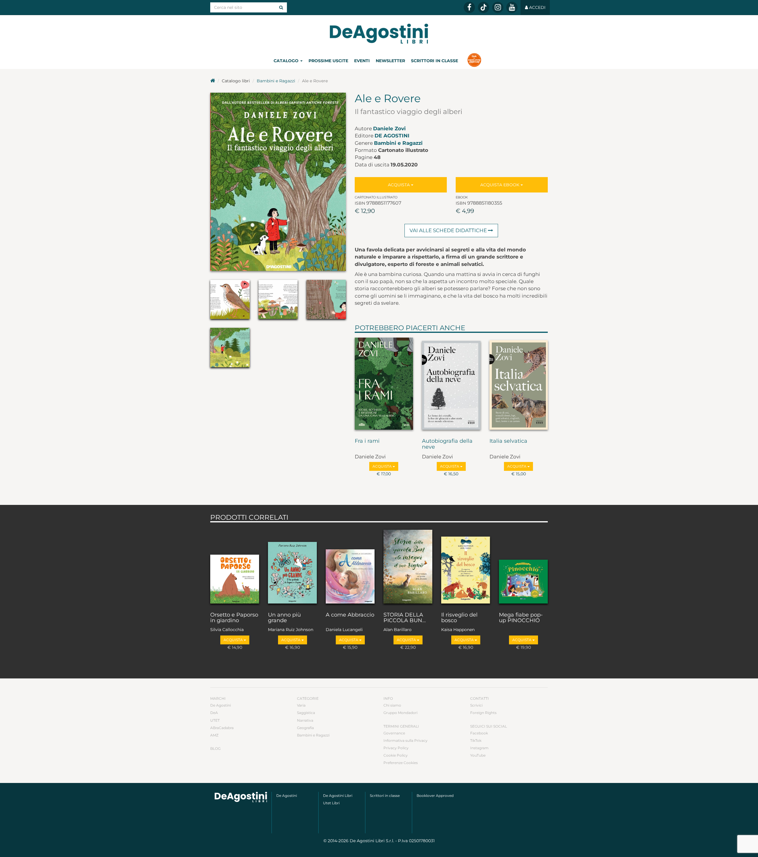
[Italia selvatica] (518, 384)
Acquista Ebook (500, 184)
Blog (215, 748)
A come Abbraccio (350, 615)
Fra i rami (367, 441)
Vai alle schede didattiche (448, 230)
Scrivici (476, 705)
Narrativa (305, 720)
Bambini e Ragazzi (276, 81)
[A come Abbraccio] (350, 565)
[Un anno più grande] (292, 565)
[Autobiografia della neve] (451, 384)
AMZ (214, 735)
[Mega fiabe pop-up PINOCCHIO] (523, 565)
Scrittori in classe (434, 60)
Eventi (362, 60)
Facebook (479, 733)
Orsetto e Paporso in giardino (234, 618)
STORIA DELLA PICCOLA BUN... (404, 618)
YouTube (478, 755)
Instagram (479, 748)
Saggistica (306, 712)
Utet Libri (331, 803)
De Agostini (392, 136)
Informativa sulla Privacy (405, 740)
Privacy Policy (396, 748)
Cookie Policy (395, 755)
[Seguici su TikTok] (483, 7)
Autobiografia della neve (447, 444)
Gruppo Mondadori (400, 712)
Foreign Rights (483, 712)
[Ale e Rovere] (278, 182)
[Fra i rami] (384, 384)
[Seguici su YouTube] (512, 7)
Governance (394, 733)
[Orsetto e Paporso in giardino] (234, 565)
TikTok (475, 740)
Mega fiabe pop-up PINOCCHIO (521, 618)
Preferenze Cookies (400, 762)
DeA (214, 712)
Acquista (399, 184)
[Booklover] (474, 60)
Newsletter (390, 60)
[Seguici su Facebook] (469, 7)
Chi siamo (392, 705)
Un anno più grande (284, 618)
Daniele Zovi (389, 128)
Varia (301, 705)
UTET (215, 720)
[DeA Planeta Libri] (241, 797)
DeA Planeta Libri (379, 34)
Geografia (305, 728)
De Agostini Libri (337, 795)
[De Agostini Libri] (212, 81)
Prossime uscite (328, 60)
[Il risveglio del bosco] (465, 565)
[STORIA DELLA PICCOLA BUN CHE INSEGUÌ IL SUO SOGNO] (407, 565)
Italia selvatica (508, 441)
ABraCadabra (222, 728)
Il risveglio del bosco (459, 618)
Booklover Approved (435, 795)
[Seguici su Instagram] (497, 7)
